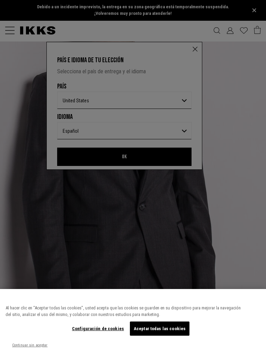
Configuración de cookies (98, 328)
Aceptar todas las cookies (160, 328)
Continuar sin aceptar (29, 345)
